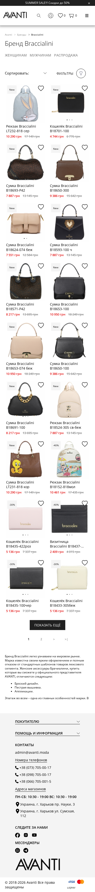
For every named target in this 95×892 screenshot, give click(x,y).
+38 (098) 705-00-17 (35, 774)
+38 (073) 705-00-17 (35, 767)
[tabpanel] (25, 103)
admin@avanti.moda (32, 752)
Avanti (9, 34)
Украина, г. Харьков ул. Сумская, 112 (47, 813)
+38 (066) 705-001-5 (35, 781)
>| (66, 639)
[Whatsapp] (17, 850)
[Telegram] (25, 850)
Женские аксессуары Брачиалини (44, 668)
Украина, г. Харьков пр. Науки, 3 (47, 804)
